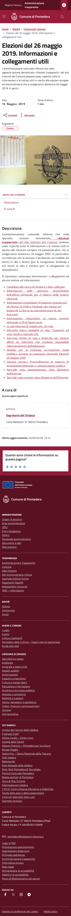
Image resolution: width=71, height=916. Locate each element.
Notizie (6, 606)
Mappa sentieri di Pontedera (18, 777)
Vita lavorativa (10, 714)
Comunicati (8, 610)
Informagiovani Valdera (15, 785)
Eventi (5, 634)
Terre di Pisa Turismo (13, 781)
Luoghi (6, 630)
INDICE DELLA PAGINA (14, 194)
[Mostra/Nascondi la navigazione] (4, 16)
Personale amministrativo (16, 539)
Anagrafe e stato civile (14, 667)
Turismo (6, 710)
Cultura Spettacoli (12, 638)
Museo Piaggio (10, 750)
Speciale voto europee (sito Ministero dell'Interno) (37, 377)
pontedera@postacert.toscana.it (26, 836)
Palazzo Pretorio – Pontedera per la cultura (26, 746)
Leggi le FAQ (9, 843)
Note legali (8, 867)
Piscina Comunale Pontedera (18, 773)
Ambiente (7, 663)
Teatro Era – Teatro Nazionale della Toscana (26, 754)
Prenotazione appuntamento (18, 847)
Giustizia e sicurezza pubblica (18, 690)
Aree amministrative (13, 523)
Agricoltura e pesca (12, 659)
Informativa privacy (13, 863)
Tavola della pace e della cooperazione (23, 793)
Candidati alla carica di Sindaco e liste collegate (36, 286)
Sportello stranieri (12, 801)
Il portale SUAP (10, 734)
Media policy (51, 911)
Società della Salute (13, 742)
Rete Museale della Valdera (17, 765)
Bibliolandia (8, 761)
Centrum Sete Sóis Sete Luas (18, 797)
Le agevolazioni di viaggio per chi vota (30, 326)
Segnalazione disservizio (15, 851)
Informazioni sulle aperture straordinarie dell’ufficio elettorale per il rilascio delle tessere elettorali (38, 294)
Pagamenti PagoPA (12, 583)
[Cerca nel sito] (62, 17)
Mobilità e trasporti (12, 698)
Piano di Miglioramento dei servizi (21, 879)
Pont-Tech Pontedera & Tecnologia (21, 769)
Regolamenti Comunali (14, 586)
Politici (6, 535)
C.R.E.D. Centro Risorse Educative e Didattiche (27, 789)
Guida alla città (10, 646)
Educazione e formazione (16, 686)
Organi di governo (12, 519)
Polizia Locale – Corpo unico (17, 738)
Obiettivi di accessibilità (15, 875)
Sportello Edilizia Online (15, 579)
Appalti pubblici (10, 671)
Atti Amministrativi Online (17, 575)
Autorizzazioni (10, 675)
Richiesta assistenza (13, 855)
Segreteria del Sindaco (20, 415)
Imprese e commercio (14, 694)
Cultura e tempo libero (14, 682)
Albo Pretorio (9, 571)
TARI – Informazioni (13, 590)
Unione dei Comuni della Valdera (20, 730)
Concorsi (7, 567)
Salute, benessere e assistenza (19, 702)
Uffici (5, 527)
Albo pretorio (9, 547)
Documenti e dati (11, 543)
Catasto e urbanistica (14, 678)
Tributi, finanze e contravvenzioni (20, 706)
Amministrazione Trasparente (18, 563)
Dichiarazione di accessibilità (18, 871)
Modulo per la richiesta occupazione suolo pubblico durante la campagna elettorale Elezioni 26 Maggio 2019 (38, 353)
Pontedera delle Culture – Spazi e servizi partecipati (31, 642)
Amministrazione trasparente (34, 5)
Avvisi (5, 614)
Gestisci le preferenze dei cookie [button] (20, 911)
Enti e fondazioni (11, 531)
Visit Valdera (9, 757)
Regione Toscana (13, 5)
